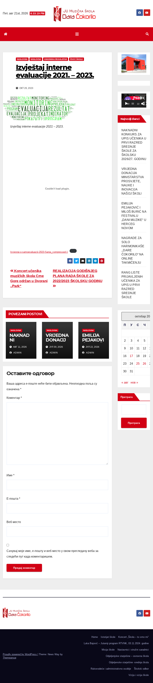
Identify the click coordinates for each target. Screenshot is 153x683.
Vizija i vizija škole (139, 675)
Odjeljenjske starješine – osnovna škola (127, 656)
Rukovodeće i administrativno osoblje (111, 668)
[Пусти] (126, 103)
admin (17, 352)
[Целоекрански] (145, 103)
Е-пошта (13, 498)
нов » (134, 382)
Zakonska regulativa (55, 59)
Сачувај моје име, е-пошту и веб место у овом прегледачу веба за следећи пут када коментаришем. (52, 553)
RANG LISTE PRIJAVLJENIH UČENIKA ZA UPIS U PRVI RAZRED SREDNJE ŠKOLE (132, 285)
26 (144, 363)
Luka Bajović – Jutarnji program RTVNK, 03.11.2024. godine (116, 643)
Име (10, 475)
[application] (133, 101)
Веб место (14, 522)
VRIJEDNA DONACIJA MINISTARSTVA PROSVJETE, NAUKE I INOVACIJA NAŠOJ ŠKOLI (132, 181)
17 (131, 356)
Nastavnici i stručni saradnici (133, 649)
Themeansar (9, 657)
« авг (124, 382)
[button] (147, 34)
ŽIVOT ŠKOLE (76, 59)
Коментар (14, 397)
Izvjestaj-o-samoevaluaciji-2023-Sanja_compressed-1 (39, 252)
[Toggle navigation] (77, 34)
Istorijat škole (108, 637)
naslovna (22, 59)
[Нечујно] (143, 103)
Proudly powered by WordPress (20, 654)
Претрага (127, 396)
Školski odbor (141, 668)
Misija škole (108, 649)
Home (94, 637)
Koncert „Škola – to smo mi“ (133, 637)
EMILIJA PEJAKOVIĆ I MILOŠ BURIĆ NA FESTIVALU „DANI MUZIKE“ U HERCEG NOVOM (133, 216)
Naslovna (36, 59)
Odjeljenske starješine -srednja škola (129, 662)
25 (138, 363)
